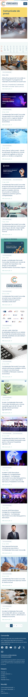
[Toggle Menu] (25, 3)
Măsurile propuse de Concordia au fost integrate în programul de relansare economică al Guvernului (14, 79)
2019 (26, 48)
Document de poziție (7, 689)
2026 (5, 48)
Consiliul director (6, 674)
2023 (13, 49)
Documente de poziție (17, 179)
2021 (20, 48)
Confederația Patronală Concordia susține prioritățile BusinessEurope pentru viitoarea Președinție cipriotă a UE (13, 441)
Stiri (2, 691)
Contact (3, 677)
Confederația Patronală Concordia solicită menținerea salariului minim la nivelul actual (14, 580)
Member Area (5, 679)
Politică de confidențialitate (9, 655)
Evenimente (4, 693)
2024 (10, 49)
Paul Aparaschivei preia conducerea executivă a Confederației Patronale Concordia (13, 548)
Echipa (3, 675)
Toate (1, 48)
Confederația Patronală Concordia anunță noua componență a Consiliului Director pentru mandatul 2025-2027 (13, 299)
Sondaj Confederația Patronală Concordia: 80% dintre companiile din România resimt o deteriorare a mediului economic (13, 613)
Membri (3, 672)
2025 (8, 48)
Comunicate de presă (7, 72)
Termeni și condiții (6, 657)
